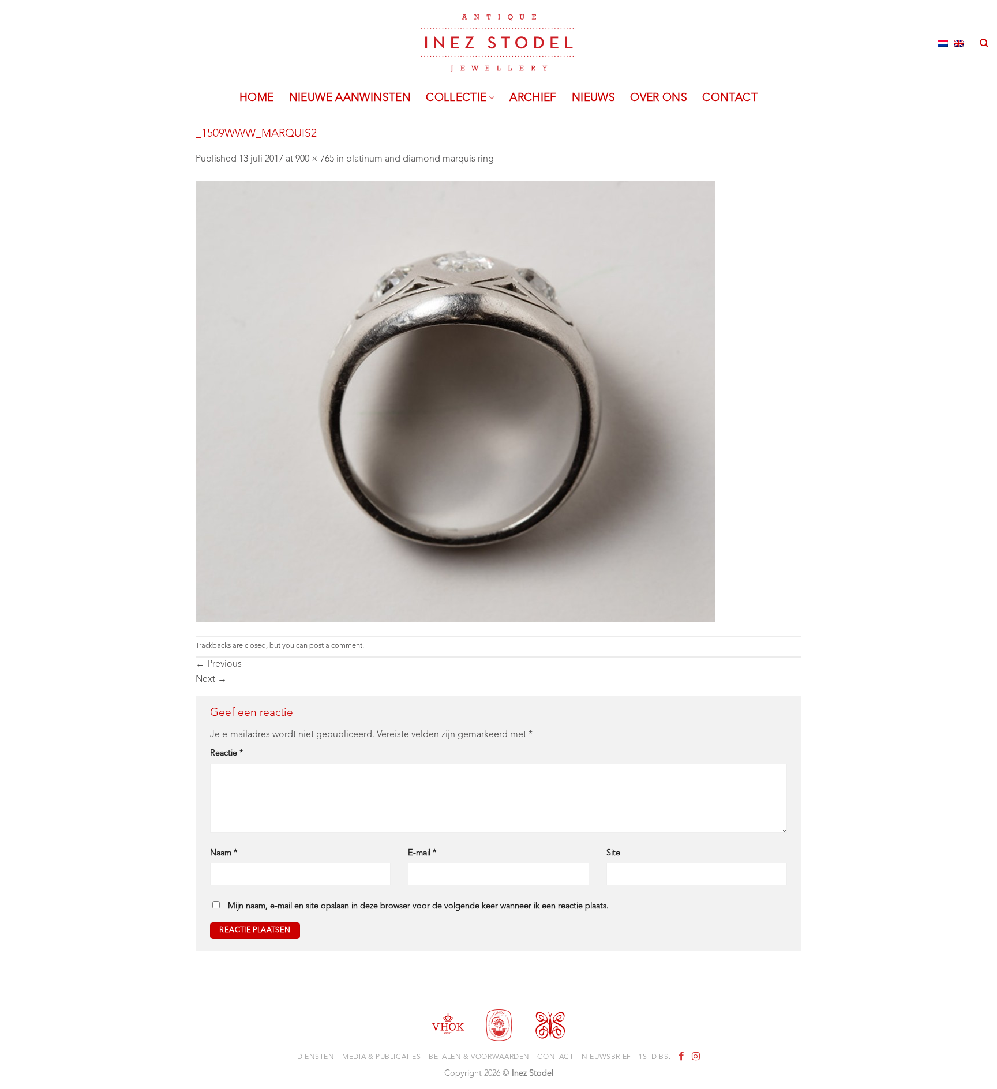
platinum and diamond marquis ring (420, 159)
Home (256, 98)
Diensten (316, 1057)
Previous (219, 664)
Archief (533, 98)
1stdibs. (654, 1057)
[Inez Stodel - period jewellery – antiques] (498, 43)
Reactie (226, 753)
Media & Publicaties (381, 1057)
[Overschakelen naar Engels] (959, 43)
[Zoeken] (984, 43)
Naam (223, 853)
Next (211, 679)
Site (613, 853)
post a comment (335, 645)
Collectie (456, 98)
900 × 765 (314, 159)
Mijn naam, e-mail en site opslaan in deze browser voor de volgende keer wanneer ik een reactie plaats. (418, 906)
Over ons (658, 98)
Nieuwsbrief (606, 1057)
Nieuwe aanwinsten (350, 98)
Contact (730, 98)
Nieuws (593, 98)
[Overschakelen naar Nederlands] (943, 43)
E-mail (422, 853)
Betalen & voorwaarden (479, 1057)
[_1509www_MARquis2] (455, 401)
